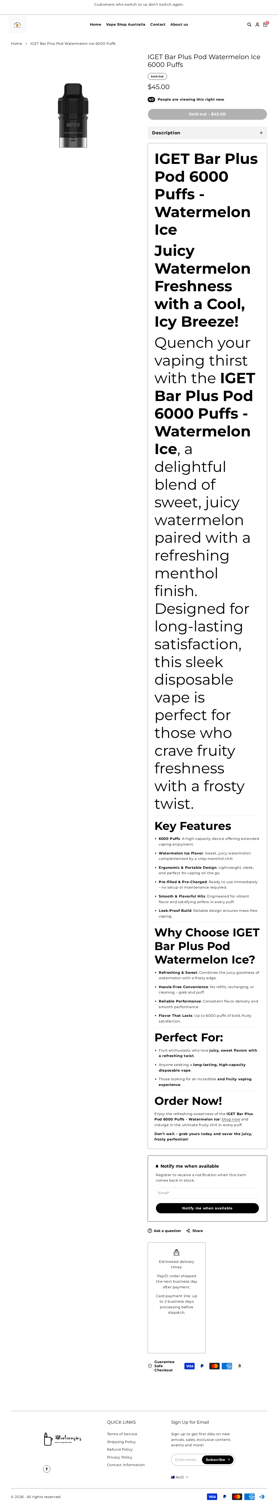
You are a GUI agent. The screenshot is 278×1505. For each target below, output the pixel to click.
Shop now (231, 1119)
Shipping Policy (121, 1442)
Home (16, 44)
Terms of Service (122, 1434)
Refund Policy (120, 1449)
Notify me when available (207, 1208)
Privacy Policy (119, 1457)
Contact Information (126, 1465)
